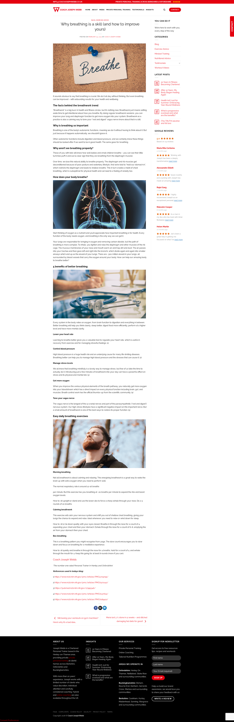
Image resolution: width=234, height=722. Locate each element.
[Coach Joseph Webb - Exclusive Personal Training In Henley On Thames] (67, 9)
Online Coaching (126, 652)
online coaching (64, 695)
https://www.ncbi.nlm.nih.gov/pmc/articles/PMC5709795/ (81, 577)
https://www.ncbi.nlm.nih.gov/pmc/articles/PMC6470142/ (81, 582)
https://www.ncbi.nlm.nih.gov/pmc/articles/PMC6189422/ (81, 599)
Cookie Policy (76, 712)
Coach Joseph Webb (113, 37)
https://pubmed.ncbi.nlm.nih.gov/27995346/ (75, 588)
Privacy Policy (99, 712)
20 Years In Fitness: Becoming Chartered (170, 83)
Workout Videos (162, 68)
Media (101, 10)
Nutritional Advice (163, 58)
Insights (150, 10)
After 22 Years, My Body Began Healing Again (170, 92)
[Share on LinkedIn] (105, 608)
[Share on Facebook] (96, 608)
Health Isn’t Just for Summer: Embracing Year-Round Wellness (170, 102)
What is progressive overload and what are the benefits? (170, 113)
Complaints (64, 712)
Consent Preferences (9, 720)
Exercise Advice (102, 20)
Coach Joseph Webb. (65, 559)
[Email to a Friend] (100, 608)
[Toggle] (179, 63)
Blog (93, 20)
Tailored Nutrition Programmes (133, 657)
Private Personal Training (118, 10)
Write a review (163, 699)
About (95, 10)
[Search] (164, 9)
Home (87, 10)
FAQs (55, 712)
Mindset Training (162, 54)
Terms (109, 712)
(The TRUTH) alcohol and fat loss (170, 122)
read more (173, 161)
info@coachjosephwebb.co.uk (67, 2)
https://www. (81, 594)
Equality (87, 712)
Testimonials (138, 10)
